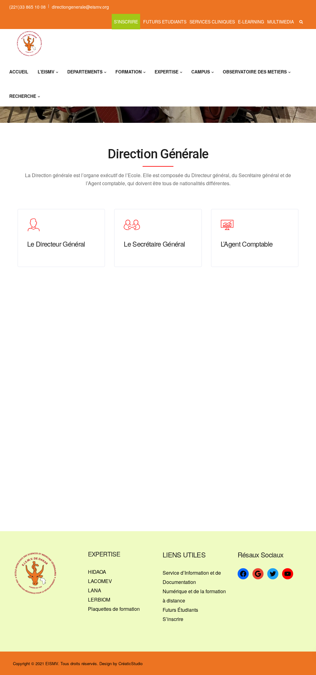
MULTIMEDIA (280, 22)
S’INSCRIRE (126, 22)
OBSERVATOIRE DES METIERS (255, 72)
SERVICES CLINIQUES (212, 22)
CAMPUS (200, 72)
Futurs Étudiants (180, 609)
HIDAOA (97, 571)
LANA (94, 590)
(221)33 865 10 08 (27, 7)
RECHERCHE (22, 96)
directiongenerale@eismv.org (80, 7)
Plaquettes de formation (114, 608)
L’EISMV (46, 72)
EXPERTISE (166, 72)
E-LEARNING (251, 22)
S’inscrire (173, 619)
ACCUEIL (18, 72)
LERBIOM (99, 599)
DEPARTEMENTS (84, 72)
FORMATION (128, 72)
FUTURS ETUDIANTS (164, 22)
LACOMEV (100, 581)
